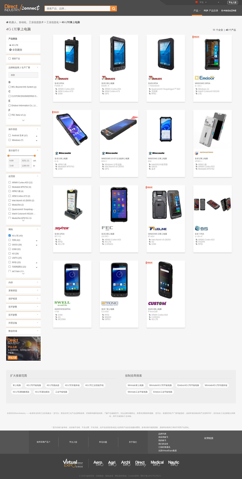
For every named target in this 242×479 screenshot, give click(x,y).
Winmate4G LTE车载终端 (216, 385)
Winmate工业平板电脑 (138, 392)
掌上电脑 (17, 385)
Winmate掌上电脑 (136, 385)
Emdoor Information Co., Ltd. (25, 105)
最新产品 (16, 58)
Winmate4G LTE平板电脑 (160, 385)
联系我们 (212, 115)
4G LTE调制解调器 (21, 392)
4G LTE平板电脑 (34, 385)
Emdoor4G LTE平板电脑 (188, 385)
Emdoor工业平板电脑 (162, 392)
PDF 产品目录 (211, 10)
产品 (196, 10)
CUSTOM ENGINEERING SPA (25, 96)
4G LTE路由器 (53, 385)
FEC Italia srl (19, 115)
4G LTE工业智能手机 (94, 385)
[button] (23, 67)
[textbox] (77, 8)
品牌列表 (162, 434)
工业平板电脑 (61, 392)
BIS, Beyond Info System (24, 87)
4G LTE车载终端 (72, 385)
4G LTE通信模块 (42, 392)
